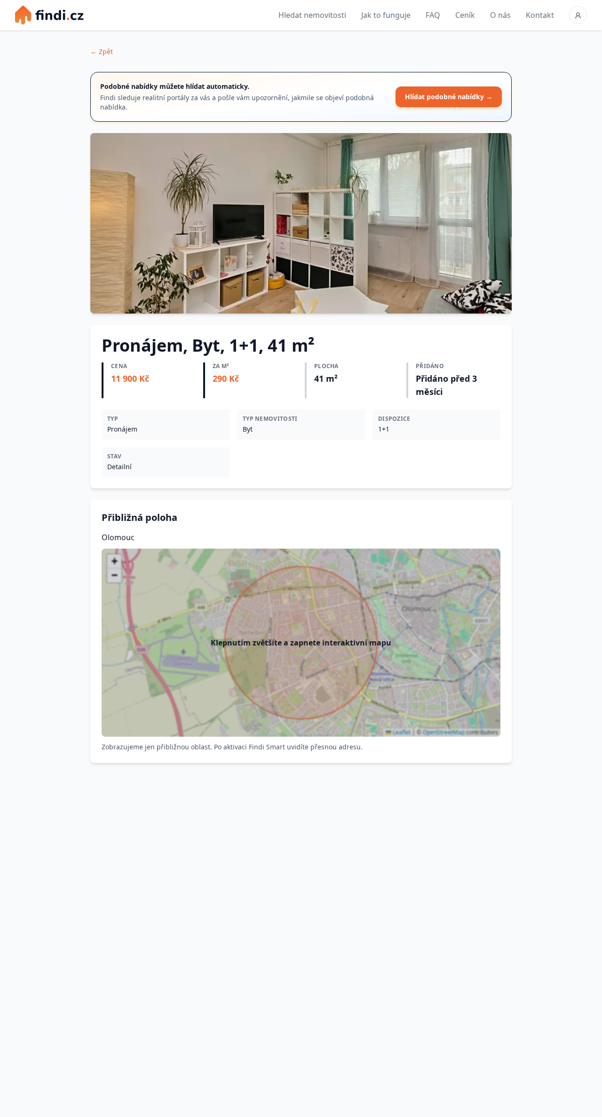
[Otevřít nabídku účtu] (578, 15)
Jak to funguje (386, 15)
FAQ (433, 15)
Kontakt (540, 15)
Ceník (465, 15)
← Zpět (101, 51)
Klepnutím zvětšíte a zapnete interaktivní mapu (301, 642)
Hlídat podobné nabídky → (448, 96)
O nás (500, 15)
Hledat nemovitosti (312, 15)
